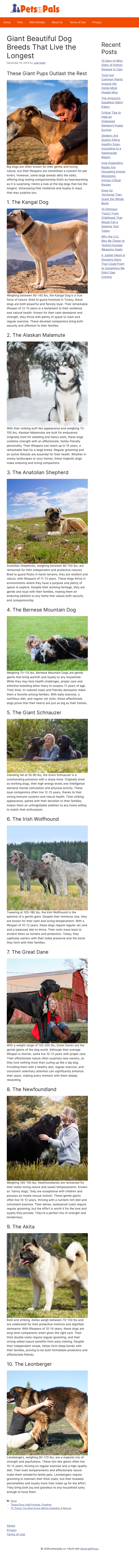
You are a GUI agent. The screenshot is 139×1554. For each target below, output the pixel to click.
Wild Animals (37, 22)
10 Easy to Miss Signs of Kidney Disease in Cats (112, 65)
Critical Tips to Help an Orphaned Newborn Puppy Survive (112, 121)
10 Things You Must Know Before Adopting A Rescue (41, 1508)
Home (7, 22)
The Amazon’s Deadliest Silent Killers (112, 102)
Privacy (96, 22)
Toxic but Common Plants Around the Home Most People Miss (112, 83)
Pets (20, 22)
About (11, 1525)
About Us (57, 22)
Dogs (14, 1500)
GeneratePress (89, 1548)
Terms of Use (78, 22)
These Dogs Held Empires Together (31, 1504)
